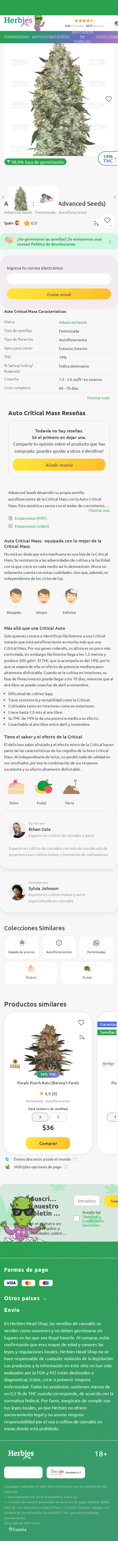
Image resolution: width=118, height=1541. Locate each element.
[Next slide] (114, 197)
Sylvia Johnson (43, 888)
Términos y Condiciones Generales (93, 1220)
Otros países (22, 1298)
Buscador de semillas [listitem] (82, 37)
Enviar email (59, 294)
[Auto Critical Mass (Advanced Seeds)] (59, 106)
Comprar (48, 1143)
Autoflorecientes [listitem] (50, 36)
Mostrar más (99, 510)
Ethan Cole (40, 829)
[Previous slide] (3, 197)
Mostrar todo (98, 397)
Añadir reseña (59, 464)
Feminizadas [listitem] (16, 36)
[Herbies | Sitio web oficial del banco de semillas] (30, 22)
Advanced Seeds (73, 322)
